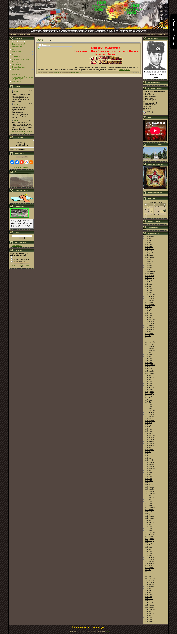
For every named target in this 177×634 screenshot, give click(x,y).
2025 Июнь (148, 594)
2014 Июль (148, 340)
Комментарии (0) (76, 72)
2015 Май (148, 356)
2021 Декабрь (149, 514)
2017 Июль (148, 406)
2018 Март (148, 423)
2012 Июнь (148, 288)
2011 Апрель (149, 261)
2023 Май (148, 549)
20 (165, 211)
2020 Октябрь (149, 485)
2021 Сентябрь (150, 507)
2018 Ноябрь (149, 439)
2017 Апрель (149, 400)
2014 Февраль (150, 329)
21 (145, 214)
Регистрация (21, 34)
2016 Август (149, 385)
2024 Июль (148, 574)
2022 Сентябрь (150, 532)
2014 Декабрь (149, 348)
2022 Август (149, 530)
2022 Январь (149, 516)
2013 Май (148, 311)
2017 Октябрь (149, 412)
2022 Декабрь (149, 539)
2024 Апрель (149, 568)
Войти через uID (22, 157)
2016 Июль (148, 383)
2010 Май (148, 242)
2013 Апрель (149, 309)
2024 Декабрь (149, 584)
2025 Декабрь (149, 607)
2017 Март (148, 398)
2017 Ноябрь (149, 414)
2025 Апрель (149, 590)
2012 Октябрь (149, 296)
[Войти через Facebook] (17, 162)
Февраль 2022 (155, 202)
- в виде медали (19, 261)
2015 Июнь (148, 358)
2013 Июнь (148, 313)
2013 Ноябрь (149, 323)
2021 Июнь (148, 501)
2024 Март (148, 565)
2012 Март (148, 282)
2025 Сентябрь (150, 601)
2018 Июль (148, 431)
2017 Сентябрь (150, 410)
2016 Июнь (148, 381)
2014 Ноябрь (149, 346)
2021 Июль (148, 503)
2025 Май (148, 592)
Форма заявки (17, 246)
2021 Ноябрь (149, 512)
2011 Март (148, 259)
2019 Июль (148, 456)
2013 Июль (148, 315)
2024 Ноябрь (149, 582)
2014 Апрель (149, 334)
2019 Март (148, 447)
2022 (38, 41)
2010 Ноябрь (149, 251)
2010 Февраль (150, 236)
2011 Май (148, 263)
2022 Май (148, 524)
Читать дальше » (124, 70)
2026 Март (148, 611)
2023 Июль (148, 553)
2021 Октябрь (149, 510)
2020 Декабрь (149, 489)
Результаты (14, 265)
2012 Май (148, 286)
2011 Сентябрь (150, 271)
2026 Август (149, 621)
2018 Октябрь (149, 437)
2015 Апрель (149, 354)
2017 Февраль (150, 396)
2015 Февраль (150, 350)
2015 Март (148, 352)
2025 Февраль (150, 586)
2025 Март (148, 588)
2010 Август (149, 247)
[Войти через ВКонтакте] (12, 162)
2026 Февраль (150, 609)
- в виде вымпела (19, 257)
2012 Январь (149, 278)
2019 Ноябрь (149, 462)
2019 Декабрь (149, 464)
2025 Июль (148, 597)
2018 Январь (149, 418)
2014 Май (148, 336)
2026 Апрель (149, 613)
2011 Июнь (148, 265)
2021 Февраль (150, 493)
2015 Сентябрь (150, 365)
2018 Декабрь (149, 441)
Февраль (45, 41)
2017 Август (149, 408)
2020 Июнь (148, 476)
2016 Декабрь (149, 392)
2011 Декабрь (149, 276)
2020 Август (149, 481)
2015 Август (149, 363)
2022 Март (148, 520)
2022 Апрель (149, 522)
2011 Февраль (149, 257)
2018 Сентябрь (150, 435)
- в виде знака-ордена (21, 259)
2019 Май (148, 452)
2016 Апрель (149, 377)
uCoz (108, 631)
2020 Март (148, 470)
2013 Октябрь (149, 321)
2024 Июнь (148, 572)
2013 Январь (149, 302)
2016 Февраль (150, 373)
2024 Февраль (150, 563)
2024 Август (149, 576)
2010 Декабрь (149, 253)
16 (152, 211)
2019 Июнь (148, 454)
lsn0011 (56, 72)
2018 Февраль (150, 421)
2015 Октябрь (149, 367)
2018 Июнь (148, 429)
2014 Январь (149, 327)
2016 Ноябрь (149, 389)
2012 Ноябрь (149, 298)
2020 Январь (149, 466)
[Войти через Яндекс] (22, 162)
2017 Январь (149, 394)
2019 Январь (149, 443)
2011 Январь (149, 255)
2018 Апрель (149, 425)
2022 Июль (148, 528)
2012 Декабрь (149, 300)
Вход (28, 34)
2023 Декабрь (149, 561)
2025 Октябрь (149, 603)
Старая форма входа (21, 167)
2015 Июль (148, 360)
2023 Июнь (148, 551)
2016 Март (148, 375)
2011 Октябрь (149, 273)
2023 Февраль (150, 543)
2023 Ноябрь (149, 559)
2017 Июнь (148, 404)
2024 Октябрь (149, 580)
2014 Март (148, 331)
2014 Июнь (148, 338)
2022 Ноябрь (149, 536)
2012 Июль (148, 290)
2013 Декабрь (149, 325)
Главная (13, 34)
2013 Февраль (150, 305)
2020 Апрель (149, 472)
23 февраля (44, 45)
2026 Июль (148, 619)
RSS (165, 34)
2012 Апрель (149, 284)
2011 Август (149, 269)
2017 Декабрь (149, 416)
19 (161, 211)
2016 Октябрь (149, 387)
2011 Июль (148, 267)
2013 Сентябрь (150, 319)
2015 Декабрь (149, 371)
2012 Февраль (150, 280)
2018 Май (148, 427)
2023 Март (148, 545)
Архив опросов (24, 265)
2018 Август (149, 433)
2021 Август (149, 505)
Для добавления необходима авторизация (22, 132)
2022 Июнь (148, 526)
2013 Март (148, 307)
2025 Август (149, 599)
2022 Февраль (150, 518)
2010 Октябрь (149, 249)
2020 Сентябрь (150, 483)
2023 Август (149, 555)
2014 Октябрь (149, 344)
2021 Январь (149, 491)
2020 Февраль (150, 468)
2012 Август (149, 292)
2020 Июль (148, 479)
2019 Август (149, 458)
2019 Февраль (150, 445)
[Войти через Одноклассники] (31, 162)
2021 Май (148, 499)
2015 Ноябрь (149, 369)
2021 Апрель (149, 497)
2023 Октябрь (149, 557)
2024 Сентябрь (150, 578)
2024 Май (148, 570)
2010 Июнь (148, 244)
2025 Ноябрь (149, 605)
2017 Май (148, 402)
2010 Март (148, 238)
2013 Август (149, 317)
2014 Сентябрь (150, 342)
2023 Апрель (149, 547)
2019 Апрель (149, 450)
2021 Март (148, 495)
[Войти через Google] (26, 162)
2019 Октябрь (149, 460)
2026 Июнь (148, 617)
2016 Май (148, 379)
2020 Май (148, 474)
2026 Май (148, 615)
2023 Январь (149, 541)
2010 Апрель (149, 240)
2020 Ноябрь (149, 487)
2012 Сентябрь (150, 294)
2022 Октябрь (149, 534)
